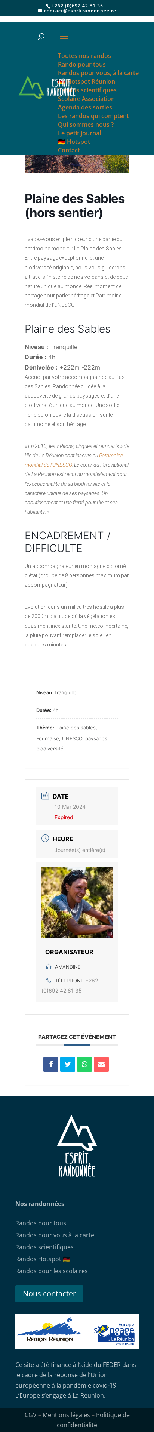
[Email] (101, 1064)
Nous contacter (49, 1294)
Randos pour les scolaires (51, 1271)
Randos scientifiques (44, 1247)
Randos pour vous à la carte (54, 1235)
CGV (31, 1415)
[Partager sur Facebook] (50, 1064)
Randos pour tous (40, 1223)
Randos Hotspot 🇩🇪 (42, 1259)
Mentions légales (66, 1415)
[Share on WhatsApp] (84, 1064)
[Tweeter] (67, 1064)
